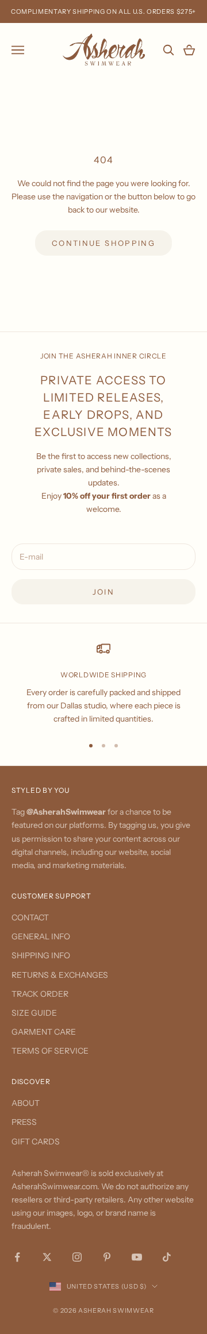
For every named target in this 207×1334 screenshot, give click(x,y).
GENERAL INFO (41, 936)
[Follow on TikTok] (166, 1257)
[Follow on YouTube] (137, 1257)
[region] (103, 684)
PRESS (24, 1122)
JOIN (103, 591)
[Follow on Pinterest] (107, 1257)
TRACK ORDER (40, 994)
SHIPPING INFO (41, 955)
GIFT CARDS (36, 1141)
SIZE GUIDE (34, 1013)
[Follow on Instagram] (77, 1257)
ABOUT (26, 1103)
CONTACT (30, 917)
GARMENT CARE (44, 1032)
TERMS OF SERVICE (50, 1051)
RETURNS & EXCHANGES (60, 975)
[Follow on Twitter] (47, 1257)
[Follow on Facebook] (17, 1257)
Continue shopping (103, 243)
